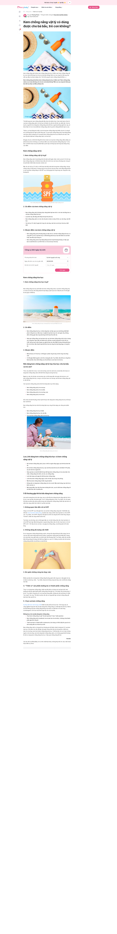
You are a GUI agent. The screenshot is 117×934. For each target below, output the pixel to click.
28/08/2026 (50, 261)
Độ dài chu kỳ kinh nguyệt (31, 265)
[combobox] (57, 257)
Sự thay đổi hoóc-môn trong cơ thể (32, 604)
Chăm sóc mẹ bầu (37, 11)
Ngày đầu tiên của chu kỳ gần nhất (34, 261)
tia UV (63, 627)
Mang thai (28, 11)
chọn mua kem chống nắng (34, 512)
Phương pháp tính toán (31, 257)
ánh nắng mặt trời (38, 290)
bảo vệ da (29, 241)
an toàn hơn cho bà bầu (52, 618)
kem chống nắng (37, 121)
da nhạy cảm (44, 392)
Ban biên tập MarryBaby (61, 14)
